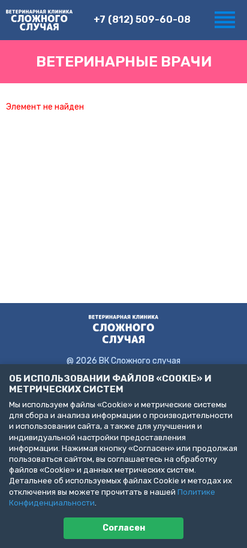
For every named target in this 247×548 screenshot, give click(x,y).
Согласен (124, 528)
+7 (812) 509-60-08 (142, 19)
